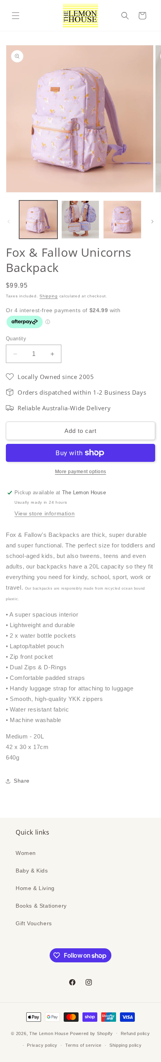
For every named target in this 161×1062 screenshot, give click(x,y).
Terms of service (83, 1045)
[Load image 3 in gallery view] (122, 219)
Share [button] (22, 781)
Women (26, 853)
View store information (44, 513)
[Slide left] (8, 221)
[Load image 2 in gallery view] (80, 219)
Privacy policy (42, 1045)
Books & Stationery (41, 906)
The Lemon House (49, 1033)
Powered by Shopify (91, 1033)
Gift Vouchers (34, 923)
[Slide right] (152, 221)
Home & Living (35, 888)
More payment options (80, 471)
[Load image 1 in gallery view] (38, 219)
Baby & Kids (32, 870)
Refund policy (135, 1033)
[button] (15, 15)
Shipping (48, 296)
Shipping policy (125, 1045)
